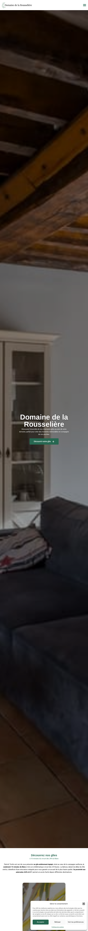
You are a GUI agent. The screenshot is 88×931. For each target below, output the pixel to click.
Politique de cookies (58, 927)
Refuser (58, 922)
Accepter (40, 922)
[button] (84, 904)
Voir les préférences (76, 922)
